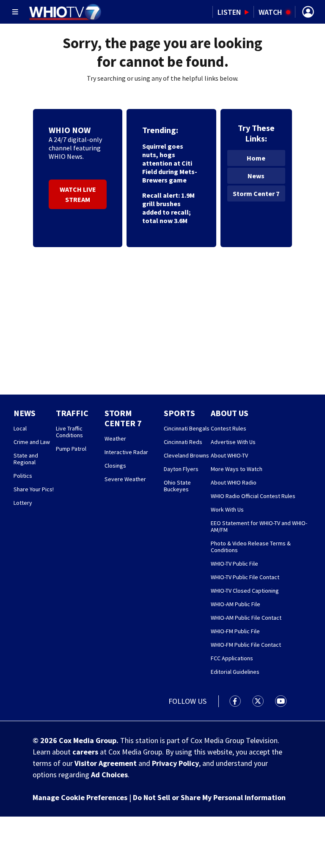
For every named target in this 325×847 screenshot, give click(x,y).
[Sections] (15, 12)
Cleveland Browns (186, 455)
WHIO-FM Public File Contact (246, 644)
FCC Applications (232, 658)
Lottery (23, 503)
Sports (179, 413)
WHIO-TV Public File (234, 563)
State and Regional (26, 459)
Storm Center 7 (256, 193)
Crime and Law (32, 442)
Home (256, 158)
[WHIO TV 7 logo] (65, 11)
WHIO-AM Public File (235, 604)
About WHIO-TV (229, 455)
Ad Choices (109, 774)
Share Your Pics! (34, 489)
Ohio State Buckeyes (177, 486)
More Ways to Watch (236, 469)
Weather (115, 438)
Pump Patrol (71, 448)
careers (85, 752)
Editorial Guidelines (235, 671)
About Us (229, 413)
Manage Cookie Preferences (80, 797)
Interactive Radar (126, 452)
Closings (115, 465)
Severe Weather (125, 479)
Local (20, 428)
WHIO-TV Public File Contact (245, 577)
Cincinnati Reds (183, 442)
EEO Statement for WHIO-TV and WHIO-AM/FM (259, 526)
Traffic (72, 413)
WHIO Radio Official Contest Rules (253, 496)
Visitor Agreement (105, 763)
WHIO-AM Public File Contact (246, 617)
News (256, 176)
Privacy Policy (175, 763)
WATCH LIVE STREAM (78, 194)
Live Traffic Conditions (69, 432)
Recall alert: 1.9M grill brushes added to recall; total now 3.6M (168, 208)
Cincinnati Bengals (186, 428)
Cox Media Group (87, 740)
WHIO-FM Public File (235, 631)
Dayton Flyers (181, 469)
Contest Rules (228, 428)
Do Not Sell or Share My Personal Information (209, 797)
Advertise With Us (233, 442)
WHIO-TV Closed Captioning (245, 590)
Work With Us (227, 509)
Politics (23, 475)
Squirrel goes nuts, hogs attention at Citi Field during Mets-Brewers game (169, 163)
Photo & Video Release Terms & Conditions (251, 546)
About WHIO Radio (233, 482)
